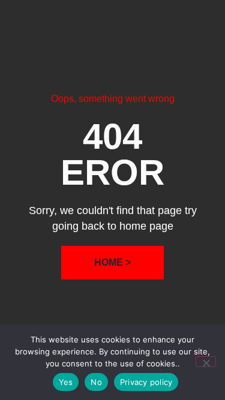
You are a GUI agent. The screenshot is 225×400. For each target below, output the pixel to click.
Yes (66, 382)
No (96, 382)
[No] (206, 361)
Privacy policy (146, 382)
